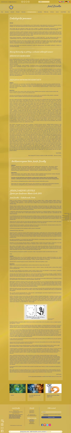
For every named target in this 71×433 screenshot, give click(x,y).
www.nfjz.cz (32, 422)
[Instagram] (50, 425)
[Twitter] (47, 425)
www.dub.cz (32, 419)
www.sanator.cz (31, 420)
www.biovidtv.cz (31, 423)
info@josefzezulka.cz (12, 1)
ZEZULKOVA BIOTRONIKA (37, 376)
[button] (57, 12)
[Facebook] (42, 425)
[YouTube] (45, 425)
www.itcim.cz (31, 421)
